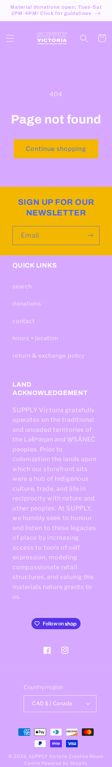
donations (26, 303)
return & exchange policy (48, 355)
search (22, 286)
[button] (10, 38)
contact (23, 320)
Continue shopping (56, 148)
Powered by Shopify (64, 763)
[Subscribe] (90, 235)
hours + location (35, 338)
